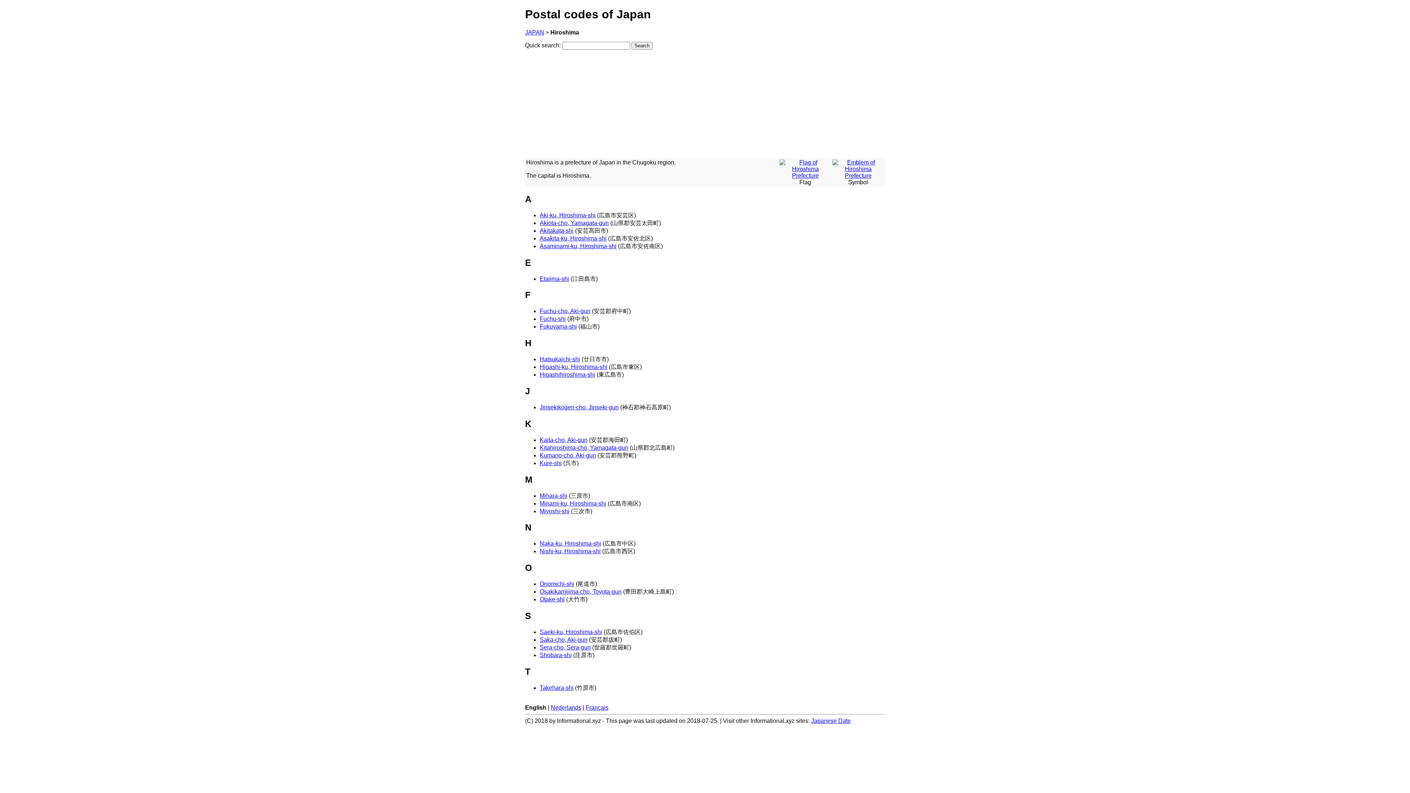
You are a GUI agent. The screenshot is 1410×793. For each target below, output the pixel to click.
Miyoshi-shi (555, 511)
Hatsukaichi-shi (560, 359)
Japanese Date (831, 721)
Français (597, 708)
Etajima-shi (554, 279)
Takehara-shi (557, 688)
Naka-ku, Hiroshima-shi (570, 543)
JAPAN (534, 32)
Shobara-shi (556, 655)
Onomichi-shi (557, 584)
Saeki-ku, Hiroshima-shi (571, 632)
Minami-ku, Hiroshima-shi (573, 503)
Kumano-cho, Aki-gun (568, 455)
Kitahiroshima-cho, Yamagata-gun (584, 448)
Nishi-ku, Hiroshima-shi (570, 551)
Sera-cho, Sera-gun (565, 647)
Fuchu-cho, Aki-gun (565, 311)
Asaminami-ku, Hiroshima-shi (578, 246)
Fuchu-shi (553, 319)
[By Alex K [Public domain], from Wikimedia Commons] (858, 176)
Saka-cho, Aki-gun (564, 640)
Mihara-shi (553, 496)
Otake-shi (552, 599)
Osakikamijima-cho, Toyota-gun (581, 592)
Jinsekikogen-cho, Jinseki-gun (579, 407)
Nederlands (566, 708)
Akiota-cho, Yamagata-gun (574, 223)
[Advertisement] (705, 106)
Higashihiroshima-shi (567, 375)
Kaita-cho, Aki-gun (564, 440)
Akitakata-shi (557, 231)
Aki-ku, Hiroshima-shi (568, 215)
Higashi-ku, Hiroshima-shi (573, 367)
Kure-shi (551, 463)
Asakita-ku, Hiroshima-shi (573, 238)
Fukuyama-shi (558, 326)
